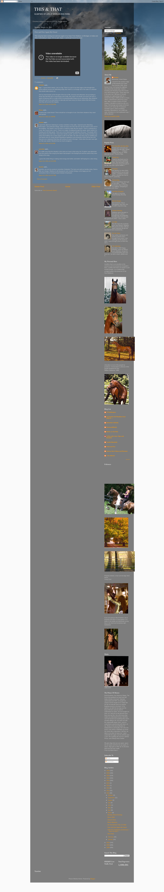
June (109, 805)
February (111, 837)
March (110, 812)
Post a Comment (42, 179)
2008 (108, 847)
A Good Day (115, 180)
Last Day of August (117, 191)
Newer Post (39, 187)
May (109, 807)
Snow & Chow (112, 820)
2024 (108, 775)
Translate (118, 33)
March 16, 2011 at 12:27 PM (47, 175)
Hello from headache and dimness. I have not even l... (118, 830)
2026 (108, 770)
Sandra (41, 122)
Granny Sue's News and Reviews (117, 451)
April (109, 810)
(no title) (114, 222)
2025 (108, 773)
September (111, 797)
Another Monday (117, 210)
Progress (115, 169)
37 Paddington (111, 412)
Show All (128, 459)
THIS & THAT (48, 9)
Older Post (95, 187)
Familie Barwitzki (111, 442)
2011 (108, 793)
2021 (108, 783)
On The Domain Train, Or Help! (117, 824)
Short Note (111, 833)
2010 (108, 842)
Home (67, 187)
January (110, 839)
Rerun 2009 (111, 817)
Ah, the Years (116, 233)
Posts (108, 758)
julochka (42, 149)
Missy (41, 110)
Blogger (92, 878)
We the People (116, 201)
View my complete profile (111, 116)
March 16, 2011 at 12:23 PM (47, 161)
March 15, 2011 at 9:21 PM (47, 143)
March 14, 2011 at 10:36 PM (47, 104)
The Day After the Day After (120, 146)
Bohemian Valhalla (112, 422)
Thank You (115, 157)
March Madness (112, 822)
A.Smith (41, 85)
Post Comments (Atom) (50, 190)
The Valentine (116, 246)
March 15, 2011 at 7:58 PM (47, 116)
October (110, 795)
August (110, 800)
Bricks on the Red (112, 431)
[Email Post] (57, 78)
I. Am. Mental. (110, 455)
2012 (108, 790)
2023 (108, 778)
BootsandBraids (111, 427)
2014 (108, 785)
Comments (110, 761)
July (109, 802)
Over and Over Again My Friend (117, 827)
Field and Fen (110, 446)
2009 (108, 845)
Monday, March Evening (115, 815)
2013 (108, 788)
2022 (108, 780)
